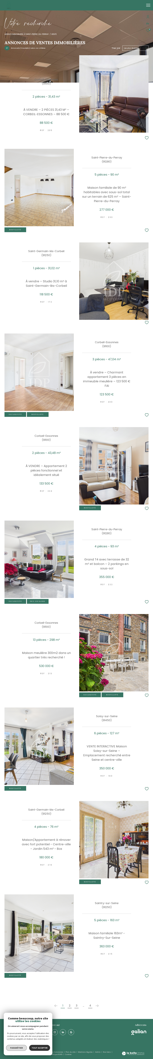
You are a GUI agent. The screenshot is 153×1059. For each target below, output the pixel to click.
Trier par (116, 48)
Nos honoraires (57, 1052)
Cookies (68, 1054)
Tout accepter (40, 1047)
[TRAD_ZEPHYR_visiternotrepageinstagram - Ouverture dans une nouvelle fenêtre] (55, 1032)
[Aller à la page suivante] (97, 1006)
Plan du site (71, 1052)
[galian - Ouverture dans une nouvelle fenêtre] (138, 1032)
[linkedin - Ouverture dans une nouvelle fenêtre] (63, 1032)
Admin (98, 1052)
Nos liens (107, 1052)
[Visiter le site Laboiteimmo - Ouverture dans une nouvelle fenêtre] (133, 1054)
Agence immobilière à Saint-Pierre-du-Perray (26, 34)
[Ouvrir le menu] (148, 5)
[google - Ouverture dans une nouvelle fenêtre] (71, 1032)
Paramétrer (16, 1047)
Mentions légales (85, 1052)
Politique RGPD (56, 1054)
